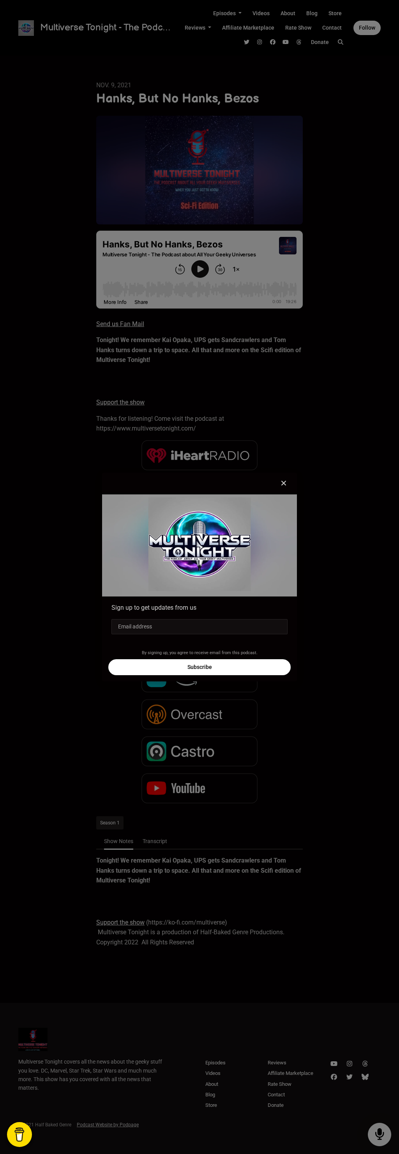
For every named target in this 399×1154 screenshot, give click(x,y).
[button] (284, 483)
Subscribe (199, 667)
